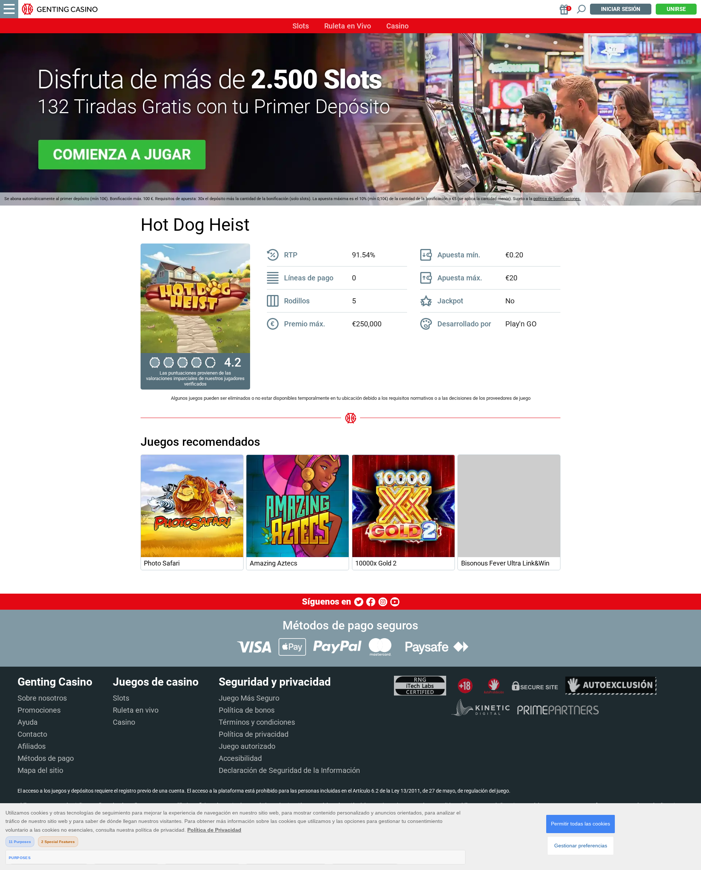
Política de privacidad (253, 734)
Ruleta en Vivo (347, 26)
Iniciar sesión (620, 9)
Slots (300, 26)
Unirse (676, 9)
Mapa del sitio (40, 770)
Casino (397, 26)
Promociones (39, 710)
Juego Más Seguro (249, 698)
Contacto (32, 734)
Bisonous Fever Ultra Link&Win (505, 563)
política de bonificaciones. (557, 198)
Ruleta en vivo (135, 710)
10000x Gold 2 (376, 563)
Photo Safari (162, 563)
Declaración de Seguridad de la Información (289, 770)
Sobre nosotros (42, 698)
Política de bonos (247, 710)
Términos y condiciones (257, 722)
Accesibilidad (240, 758)
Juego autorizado (247, 746)
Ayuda (28, 722)
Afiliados (32, 746)
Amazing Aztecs (273, 563)
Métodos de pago (46, 758)
